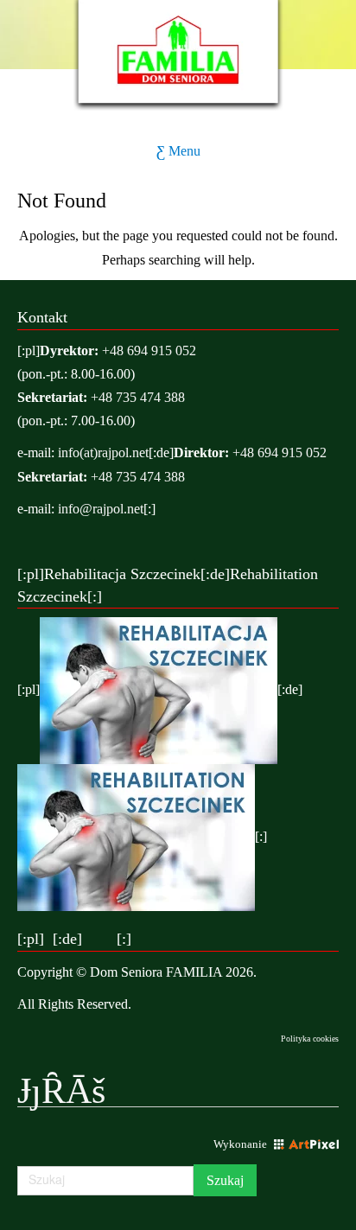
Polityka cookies (310, 1038)
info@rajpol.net (100, 508)
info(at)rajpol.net (103, 452)
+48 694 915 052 (149, 350)
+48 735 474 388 (138, 397)
